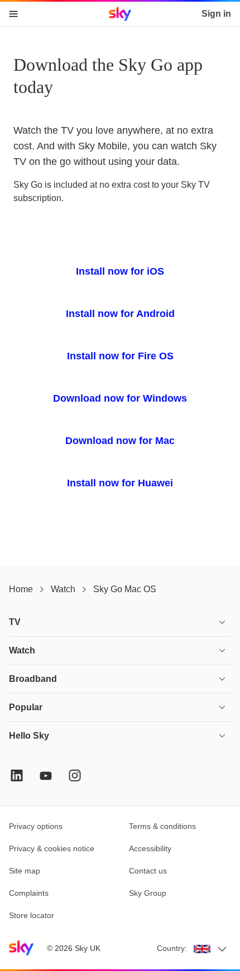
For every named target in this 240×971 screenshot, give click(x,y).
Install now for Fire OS (120, 356)
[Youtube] (45, 775)
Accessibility (150, 848)
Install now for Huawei (120, 483)
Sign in (216, 13)
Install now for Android (120, 313)
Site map (24, 870)
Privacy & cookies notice (51, 848)
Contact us (148, 870)
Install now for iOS (120, 271)
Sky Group (147, 893)
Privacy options (36, 826)
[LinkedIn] (16, 775)
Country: (172, 948)
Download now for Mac (120, 440)
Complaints (29, 893)
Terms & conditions (162, 826)
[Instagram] (75, 775)
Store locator (31, 915)
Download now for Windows (120, 398)
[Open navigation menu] (13, 14)
